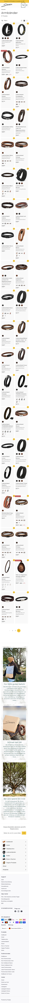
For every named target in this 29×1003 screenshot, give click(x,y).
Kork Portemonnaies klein (7, 960)
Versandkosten (4, 886)
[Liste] (27, 20)
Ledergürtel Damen (5, 988)
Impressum (4, 888)
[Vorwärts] (18, 630)
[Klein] (24, 20)
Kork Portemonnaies (6, 958)
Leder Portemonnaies (6, 967)
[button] (17, 102)
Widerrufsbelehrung (5, 884)
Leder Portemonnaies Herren (8, 969)
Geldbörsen (4, 956)
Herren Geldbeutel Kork (6, 965)
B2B (2, 903)
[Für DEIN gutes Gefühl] (14, 665)
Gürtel (2, 937)
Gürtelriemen (4, 984)
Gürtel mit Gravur (5, 993)
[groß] (21, 20)
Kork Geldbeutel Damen (7, 963)
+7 (5, 587)
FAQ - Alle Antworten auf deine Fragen (10, 896)
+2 (19, 104)
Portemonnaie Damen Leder (7, 971)
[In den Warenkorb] (14, 23)
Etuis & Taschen (5, 945)
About (2, 950)
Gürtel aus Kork (5, 982)
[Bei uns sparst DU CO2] (14, 779)
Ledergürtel (4, 986)
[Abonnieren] (24, 833)
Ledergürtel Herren (5, 991)
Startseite (3, 9)
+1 (19, 401)
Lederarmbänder (5, 941)
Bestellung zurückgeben (7, 901)
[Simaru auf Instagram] (15, 911)
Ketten (2, 943)
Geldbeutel (3, 934)
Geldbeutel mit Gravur (6, 974)
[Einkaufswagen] (23, 5)
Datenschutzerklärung (6, 881)
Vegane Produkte (5, 948)
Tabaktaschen (4, 939)
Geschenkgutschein (6, 890)
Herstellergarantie (5, 899)
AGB (2, 879)
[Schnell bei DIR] (14, 723)
